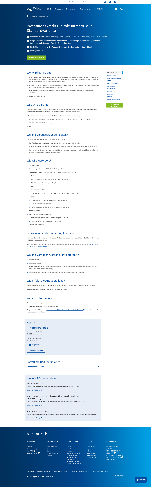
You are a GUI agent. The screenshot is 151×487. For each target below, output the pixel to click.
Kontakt (109, 91)
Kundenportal (31, 449)
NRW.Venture (110, 459)
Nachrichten (70, 459)
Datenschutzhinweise (60, 471)
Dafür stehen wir (52, 447)
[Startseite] (28, 16)
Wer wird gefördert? (112, 72)
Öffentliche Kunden (85, 9)
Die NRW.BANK (98, 9)
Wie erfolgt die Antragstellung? (111, 87)
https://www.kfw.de (34, 351)
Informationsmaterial (73, 453)
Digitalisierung (91, 449)
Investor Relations (69, 2)
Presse (85, 2)
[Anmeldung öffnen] (116, 9)
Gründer (49, 9)
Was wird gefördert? (112, 75)
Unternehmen (59, 9)
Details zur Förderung (33, 390)
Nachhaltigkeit (91, 447)
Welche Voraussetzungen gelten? (114, 79)
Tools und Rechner (72, 457)
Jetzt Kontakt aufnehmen (36, 57)
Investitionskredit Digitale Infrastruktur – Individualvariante (64, 310)
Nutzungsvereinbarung (44, 471)
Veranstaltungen (72, 455)
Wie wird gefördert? (112, 83)
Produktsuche (71, 449)
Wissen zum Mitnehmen (74, 463)
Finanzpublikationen (73, 461)
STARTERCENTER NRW (113, 455)
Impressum (30, 471)
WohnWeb (30, 451)
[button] (141, 480)
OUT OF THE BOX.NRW (113, 457)
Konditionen (70, 451)
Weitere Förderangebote (113, 99)
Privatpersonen (71, 9)
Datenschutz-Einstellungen (100, 471)
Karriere (79, 2)
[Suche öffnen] (121, 9)
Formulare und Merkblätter (111, 95)
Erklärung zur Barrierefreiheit (79, 471)
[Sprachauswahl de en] (119, 2)
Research (49, 455)
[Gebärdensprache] (110, 2)
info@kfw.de (35, 345)
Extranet (29, 447)
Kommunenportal (32, 453)
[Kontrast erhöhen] (115, 2)
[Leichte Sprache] (105, 2)
